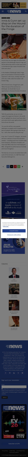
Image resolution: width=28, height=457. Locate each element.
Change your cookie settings (14, 234)
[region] (14, 228)
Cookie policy (5, 226)
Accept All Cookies (14, 230)
